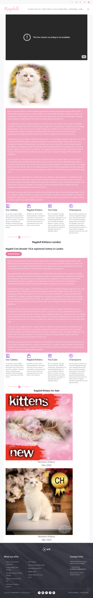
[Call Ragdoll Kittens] (72, 2)
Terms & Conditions (73, 592)
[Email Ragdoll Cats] (76, 2)
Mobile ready (32, 571)
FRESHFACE (15, 592)
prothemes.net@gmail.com (78, 569)
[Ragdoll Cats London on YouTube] (88, 2)
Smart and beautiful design (36, 565)
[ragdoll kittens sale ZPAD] (46, 501)
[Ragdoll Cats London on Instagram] (84, 2)
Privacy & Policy (84, 592)
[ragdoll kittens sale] (46, 427)
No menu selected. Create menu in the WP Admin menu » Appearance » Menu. (56, 9)
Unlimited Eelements (34, 568)
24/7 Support (32, 562)
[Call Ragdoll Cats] (80, 2)
